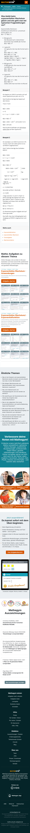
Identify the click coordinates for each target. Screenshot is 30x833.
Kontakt (15, 763)
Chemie (11, 779)
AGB (5, 804)
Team (15, 753)
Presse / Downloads (15, 758)
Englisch (4, 778)
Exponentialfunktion (10, 232)
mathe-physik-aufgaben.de (15, 822)
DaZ (22, 778)
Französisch (11, 778)
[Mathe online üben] (15, 771)
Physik (26, 778)
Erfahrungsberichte (15, 737)
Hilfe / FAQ (15, 725)
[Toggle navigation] (26, 2)
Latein (26, 776)
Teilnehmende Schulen (15, 739)
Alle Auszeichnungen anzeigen (15, 682)
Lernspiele (15, 701)
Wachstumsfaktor (9, 240)
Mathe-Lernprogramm (21, 773)
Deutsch (17, 778)
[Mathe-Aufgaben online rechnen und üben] (8, 2)
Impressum (15, 805)
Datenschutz (20, 804)
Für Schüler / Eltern (15, 718)
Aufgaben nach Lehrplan (15, 696)
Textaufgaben (8, 237)
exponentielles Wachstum (11, 235)
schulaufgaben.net (15, 812)
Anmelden (15, 706)
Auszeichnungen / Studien (15, 734)
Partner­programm (15, 761)
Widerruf (11, 804)
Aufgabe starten (9, 281)
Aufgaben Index (15, 699)
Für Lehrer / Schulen (15, 720)
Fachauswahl (7, 6)
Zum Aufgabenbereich (15, 552)
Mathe (13, 6)
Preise (15, 715)
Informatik (17, 779)
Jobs (15, 756)
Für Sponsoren (15, 723)
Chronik (15, 742)
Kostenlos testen (15, 704)
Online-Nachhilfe (10, 775)
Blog (15, 744)
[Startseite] (1, 6)
